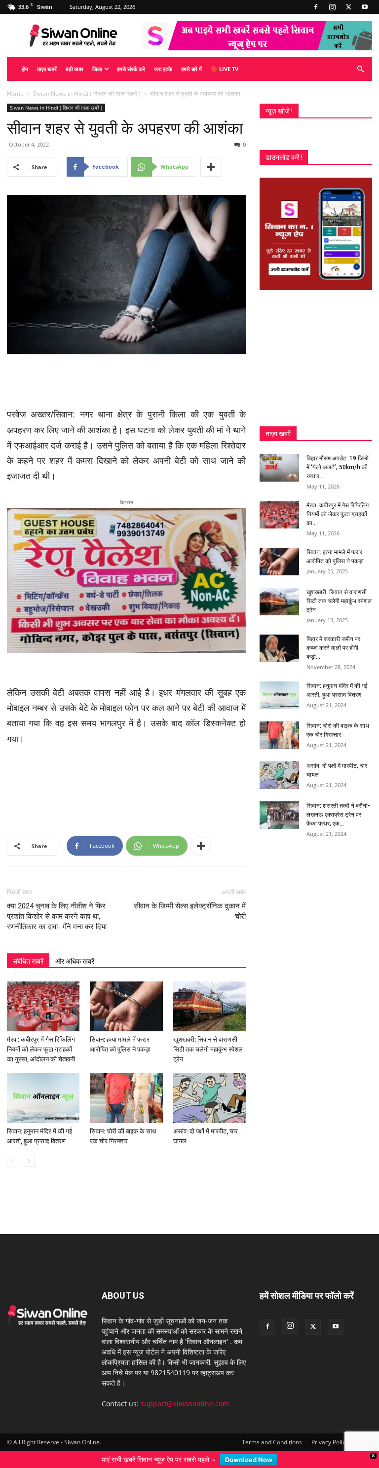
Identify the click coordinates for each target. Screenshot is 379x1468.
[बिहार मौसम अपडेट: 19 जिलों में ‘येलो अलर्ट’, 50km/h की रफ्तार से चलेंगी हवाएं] (279, 468)
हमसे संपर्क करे (131, 69)
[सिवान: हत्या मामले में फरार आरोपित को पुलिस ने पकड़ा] (126, 1006)
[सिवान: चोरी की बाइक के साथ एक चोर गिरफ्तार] (126, 1098)
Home (15, 93)
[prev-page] (13, 1161)
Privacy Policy (329, 1442)
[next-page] (29, 1161)
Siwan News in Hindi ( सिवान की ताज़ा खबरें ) (87, 93)
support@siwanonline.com (185, 1403)
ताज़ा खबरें (47, 69)
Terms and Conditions (272, 1442)
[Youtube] (364, 7)
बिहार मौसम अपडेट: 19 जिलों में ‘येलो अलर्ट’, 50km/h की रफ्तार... (337, 467)
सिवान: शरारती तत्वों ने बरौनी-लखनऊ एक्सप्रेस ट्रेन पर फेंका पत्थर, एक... (338, 814)
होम (25, 69)
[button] (360, 69)
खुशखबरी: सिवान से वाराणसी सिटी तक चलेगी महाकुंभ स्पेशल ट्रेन (208, 1049)
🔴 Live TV (224, 69)
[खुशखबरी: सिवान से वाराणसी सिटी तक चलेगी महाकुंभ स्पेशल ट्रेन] (209, 1006)
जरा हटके (163, 69)
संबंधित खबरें (28, 961)
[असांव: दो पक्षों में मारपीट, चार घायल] (209, 1098)
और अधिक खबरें (74, 961)
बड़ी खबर (74, 69)
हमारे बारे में (191, 69)
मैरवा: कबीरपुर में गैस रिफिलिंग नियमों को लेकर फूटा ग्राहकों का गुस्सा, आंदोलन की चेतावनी (41, 1049)
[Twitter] (348, 7)
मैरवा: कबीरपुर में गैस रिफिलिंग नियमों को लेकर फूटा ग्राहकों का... (337, 514)
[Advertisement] (126, 382)
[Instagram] (332, 7)
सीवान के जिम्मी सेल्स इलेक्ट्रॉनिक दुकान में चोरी (190, 911)
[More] (211, 167)
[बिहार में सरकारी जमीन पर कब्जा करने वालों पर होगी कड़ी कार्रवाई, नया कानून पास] (279, 648)
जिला (97, 69)
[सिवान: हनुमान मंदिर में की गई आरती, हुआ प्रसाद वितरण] (43, 1098)
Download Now (248, 1460)
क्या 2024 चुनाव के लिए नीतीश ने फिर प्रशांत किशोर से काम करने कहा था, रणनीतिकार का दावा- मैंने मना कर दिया (57, 916)
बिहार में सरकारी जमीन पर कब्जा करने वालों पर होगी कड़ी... (333, 648)
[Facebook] (315, 7)
